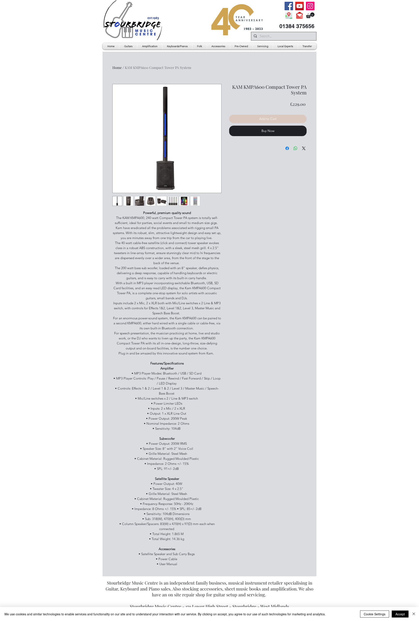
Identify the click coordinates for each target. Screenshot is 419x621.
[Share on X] (303, 148)
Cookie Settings (374, 614)
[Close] (413, 614)
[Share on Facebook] (287, 148)
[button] (310, 15)
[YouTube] (299, 6)
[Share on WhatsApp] (295, 148)
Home (117, 67)
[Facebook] (289, 6)
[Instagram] (310, 6)
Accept (400, 614)
